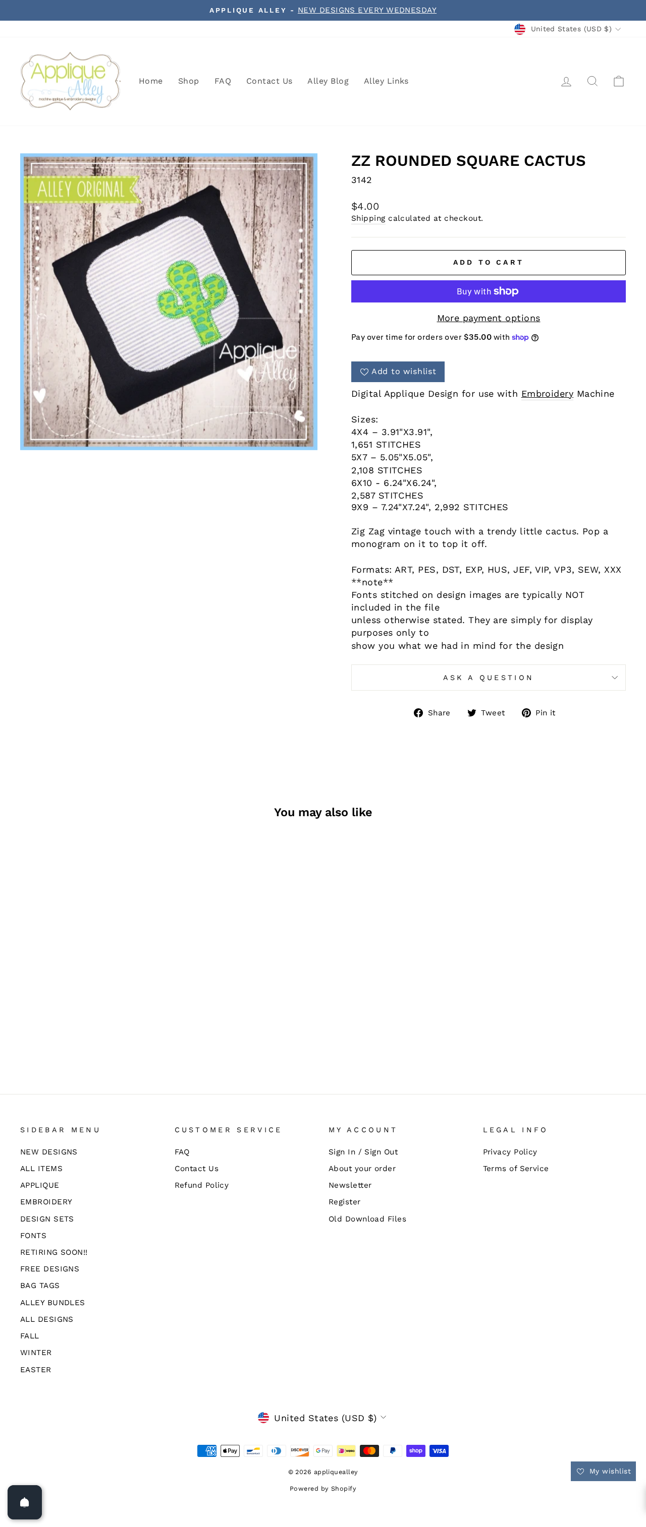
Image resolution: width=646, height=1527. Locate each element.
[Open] (25, 1502)
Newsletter (350, 1185)
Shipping (368, 218)
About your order (362, 1168)
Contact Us (269, 81)
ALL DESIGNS (47, 1319)
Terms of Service (516, 1168)
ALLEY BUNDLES (52, 1302)
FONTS (33, 1235)
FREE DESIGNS (49, 1268)
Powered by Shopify (323, 1488)
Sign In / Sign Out (363, 1151)
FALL (29, 1335)
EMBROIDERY (46, 1201)
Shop (188, 81)
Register (345, 1201)
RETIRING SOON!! (54, 1252)
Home (151, 81)
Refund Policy (202, 1185)
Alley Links (386, 81)
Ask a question (488, 678)
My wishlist (609, 1471)
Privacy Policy (510, 1151)
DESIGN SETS (47, 1219)
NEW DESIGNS (49, 1151)
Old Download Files (367, 1219)
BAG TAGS (40, 1285)
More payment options (489, 318)
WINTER (36, 1352)
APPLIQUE (40, 1185)
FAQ (222, 81)
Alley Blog (328, 81)
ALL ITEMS (41, 1168)
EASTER (35, 1369)
